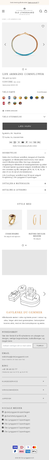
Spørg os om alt (32, 2)
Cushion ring (12, 234)
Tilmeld (40, 345)
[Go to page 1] (23, 245)
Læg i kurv (24, 126)
